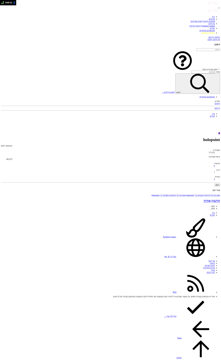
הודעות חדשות (195, 26)
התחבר (217, 103)
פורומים (212, 19)
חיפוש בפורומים (197, 21)
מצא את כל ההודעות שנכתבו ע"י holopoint (203, 195)
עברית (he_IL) (170, 256)
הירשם (217, 108)
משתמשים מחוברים (207, 30)
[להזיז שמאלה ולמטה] (2, 3)
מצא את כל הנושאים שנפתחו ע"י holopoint (169, 195)
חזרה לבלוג (211, 272)
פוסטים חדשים (209, 21)
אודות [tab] (207, 200)
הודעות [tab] (215, 200)
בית (213, 17)
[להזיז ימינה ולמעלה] (3, 2)
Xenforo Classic (169, 237)
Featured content (208, 26)
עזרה (213, 270)
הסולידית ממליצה (208, 33)
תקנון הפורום (210, 265)
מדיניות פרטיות (209, 268)
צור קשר (211, 261)
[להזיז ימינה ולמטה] (3, 3)
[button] (182, 69)
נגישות (212, 263)
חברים (212, 28)
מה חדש (211, 24)
